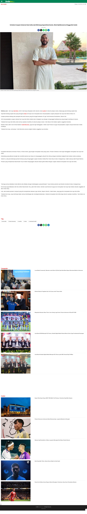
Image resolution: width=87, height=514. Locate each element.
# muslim (20, 221)
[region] (43, 14)
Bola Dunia (3, 4)
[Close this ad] (86, 510)
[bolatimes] (9, 1)
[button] (1, 1)
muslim (44, 111)
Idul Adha (16, 111)
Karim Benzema (25, 124)
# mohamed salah (32, 221)
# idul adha (4, 221)
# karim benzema (12, 221)
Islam (25, 113)
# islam (25, 221)
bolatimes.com (41, 506)
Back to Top (44, 508)
